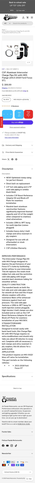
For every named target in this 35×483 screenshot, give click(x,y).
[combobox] (17, 23)
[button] (27, 17)
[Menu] (32, 17)
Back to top (17, 388)
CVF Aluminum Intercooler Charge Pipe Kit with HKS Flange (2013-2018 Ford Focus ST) (16, 31)
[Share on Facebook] (12, 159)
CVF (3, 69)
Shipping (4, 88)
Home (3, 29)
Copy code (21, 10)
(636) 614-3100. (24, 424)
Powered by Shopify (22, 478)
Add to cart (19, 114)
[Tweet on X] (8, 159)
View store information (12, 137)
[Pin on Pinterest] (16, 159)
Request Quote (28, 114)
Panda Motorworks (11, 478)
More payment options (17, 127)
